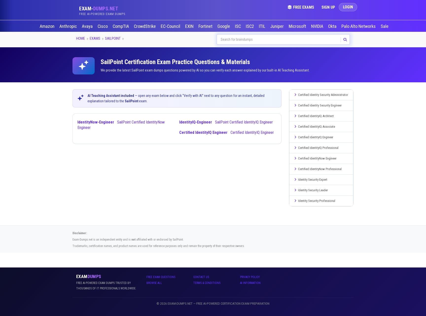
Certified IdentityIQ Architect (316, 116)
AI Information (250, 283)
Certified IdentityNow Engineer (317, 158)
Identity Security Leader (313, 190)
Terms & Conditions (206, 283)
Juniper (277, 26)
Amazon (47, 26)
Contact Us (201, 277)
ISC (238, 26)
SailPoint (113, 38)
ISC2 (250, 26)
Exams (95, 38)
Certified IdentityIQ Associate (316, 126)
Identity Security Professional (316, 201)
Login (348, 7)
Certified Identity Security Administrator (323, 95)
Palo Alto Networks (359, 26)
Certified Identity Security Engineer (320, 105)
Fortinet (205, 26)
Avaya (88, 26)
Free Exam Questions (160, 277)
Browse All (154, 283)
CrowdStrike (145, 26)
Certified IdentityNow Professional (320, 169)
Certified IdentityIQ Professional (318, 148)
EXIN (190, 26)
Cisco (103, 26)
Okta (332, 26)
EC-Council (171, 26)
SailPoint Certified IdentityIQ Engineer (226, 122)
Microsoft (298, 26)
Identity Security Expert (312, 179)
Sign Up (328, 7)
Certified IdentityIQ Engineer (226, 132)
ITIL (262, 26)
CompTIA (121, 26)
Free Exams (303, 7)
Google (224, 26)
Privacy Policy (250, 277)
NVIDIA (317, 26)
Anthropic (68, 26)
